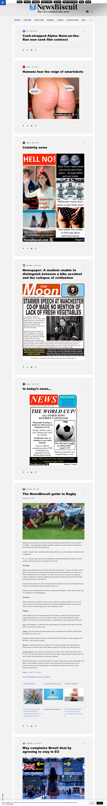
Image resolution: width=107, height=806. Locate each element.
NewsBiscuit (57, 6)
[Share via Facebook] (23, 50)
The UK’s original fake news (53, 11)
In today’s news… (37, 389)
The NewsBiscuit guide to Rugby (49, 494)
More (83, 20)
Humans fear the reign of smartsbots (53, 71)
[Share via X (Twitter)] (27, 50)
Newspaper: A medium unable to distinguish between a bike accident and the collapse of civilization (52, 273)
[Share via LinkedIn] (31, 50)
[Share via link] (35, 50)
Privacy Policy (10, 804)
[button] (90, 20)
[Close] (105, 803)
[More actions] (83, 31)
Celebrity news (35, 147)
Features (60, 20)
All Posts (17, 20)
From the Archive (73, 20)
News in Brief (39, 20)
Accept (100, 803)
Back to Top (2, 798)
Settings (92, 803)
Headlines (50, 20)
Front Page (27, 20)
